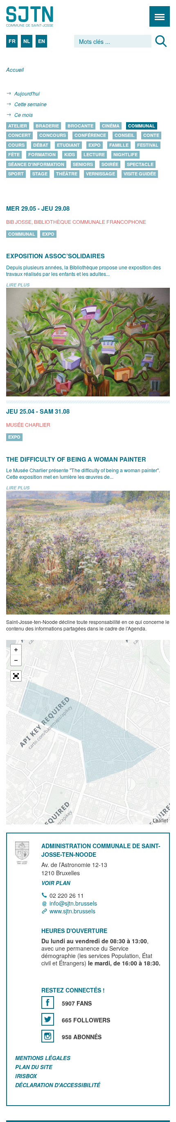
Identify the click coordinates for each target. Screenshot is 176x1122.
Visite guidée (140, 174)
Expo (94, 145)
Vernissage (100, 174)
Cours (16, 145)
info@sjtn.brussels (73, 903)
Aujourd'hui (27, 93)
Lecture (94, 155)
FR (12, 41)
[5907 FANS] (47, 1002)
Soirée (110, 164)
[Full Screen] (16, 676)
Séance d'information (36, 164)
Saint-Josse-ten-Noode (41, 16)
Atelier (17, 126)
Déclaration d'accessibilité (57, 1085)
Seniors (83, 164)
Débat (40, 145)
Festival (147, 145)
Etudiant (68, 145)
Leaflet (160, 820)
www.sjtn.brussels (72, 911)
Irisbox (26, 1076)
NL (26, 41)
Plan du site (33, 1067)
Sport (16, 174)
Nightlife (125, 155)
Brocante (80, 126)
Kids (69, 155)
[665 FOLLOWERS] (47, 1019)
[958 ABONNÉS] (47, 1036)
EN (41, 41)
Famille (119, 145)
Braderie (47, 126)
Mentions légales (42, 1058)
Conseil (125, 135)
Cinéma (111, 126)
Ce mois (23, 114)
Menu (159, 16)
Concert (19, 135)
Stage (39, 174)
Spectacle (140, 164)
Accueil (15, 69)
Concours (52, 135)
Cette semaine (30, 103)
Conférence (90, 135)
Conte (151, 135)
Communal (141, 126)
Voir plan (55, 883)
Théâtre (66, 174)
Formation (42, 155)
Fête (14, 155)
